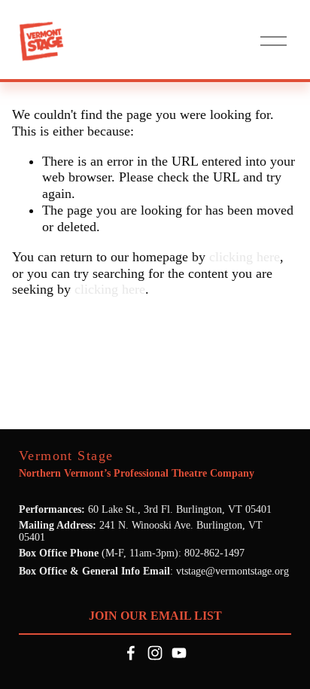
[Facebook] (130, 652)
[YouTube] (179, 652)
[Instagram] (155, 652)
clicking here (244, 256)
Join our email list (155, 615)
